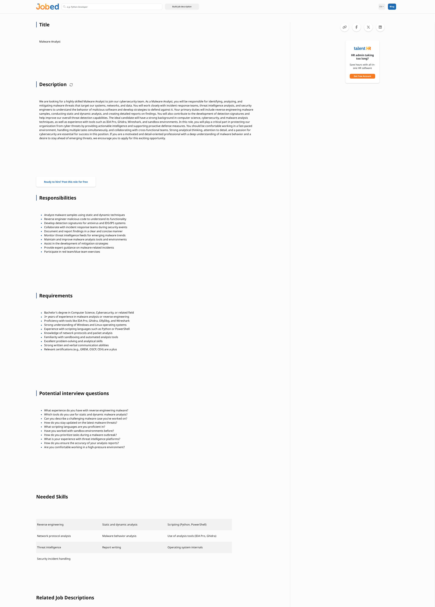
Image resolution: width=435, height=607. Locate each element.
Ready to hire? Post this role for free (66, 181)
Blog (392, 6)
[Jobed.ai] (47, 6)
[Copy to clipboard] (344, 27)
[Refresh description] (70, 84)
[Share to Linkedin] (380, 27)
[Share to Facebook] (356, 27)
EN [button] (380, 6)
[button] (182, 7)
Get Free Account (362, 76)
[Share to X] (368, 27)
